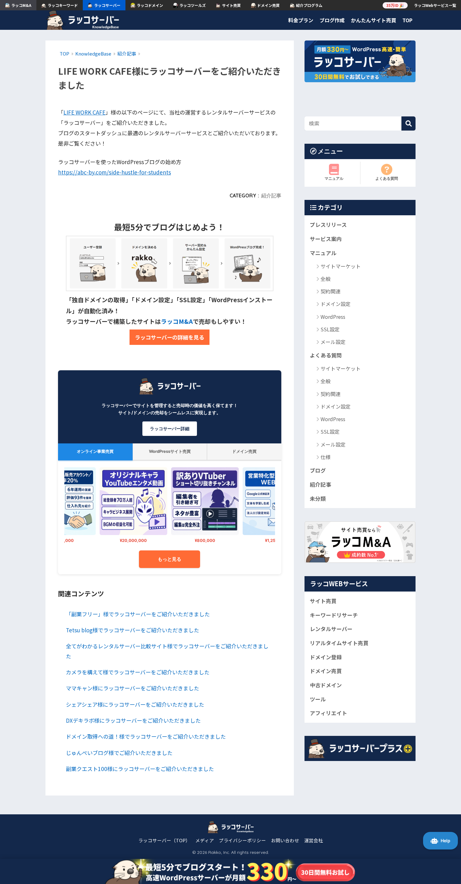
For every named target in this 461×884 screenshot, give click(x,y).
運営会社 (313, 840)
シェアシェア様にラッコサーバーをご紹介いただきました (135, 704)
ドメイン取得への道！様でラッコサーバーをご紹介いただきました (146, 736)
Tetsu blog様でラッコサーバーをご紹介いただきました (132, 630)
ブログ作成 (332, 20)
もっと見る (169, 559)
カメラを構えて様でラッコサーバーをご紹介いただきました (137, 672)
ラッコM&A (177, 321)
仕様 (326, 457)
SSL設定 (330, 329)
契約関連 (331, 291)
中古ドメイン (326, 685)
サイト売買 (323, 601)
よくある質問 (386, 178)
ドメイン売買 (326, 671)
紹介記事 (271, 195)
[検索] (408, 123)
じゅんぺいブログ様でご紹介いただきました (119, 753)
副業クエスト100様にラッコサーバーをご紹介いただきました (140, 769)
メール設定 (333, 342)
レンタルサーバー (331, 629)
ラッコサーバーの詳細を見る (169, 337)
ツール (318, 699)
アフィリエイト (328, 713)
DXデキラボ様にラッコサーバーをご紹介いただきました (133, 720)
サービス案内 (326, 239)
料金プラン (300, 20)
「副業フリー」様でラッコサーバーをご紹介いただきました (138, 614)
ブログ (318, 470)
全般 (326, 278)
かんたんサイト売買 (373, 20)
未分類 (318, 498)
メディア (204, 840)
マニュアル (334, 178)
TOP (407, 20)
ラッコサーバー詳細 (169, 428)
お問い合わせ (285, 840)
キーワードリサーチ (334, 615)
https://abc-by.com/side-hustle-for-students (114, 172)
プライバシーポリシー (242, 840)
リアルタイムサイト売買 (339, 643)
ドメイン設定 (336, 304)
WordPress (333, 316)
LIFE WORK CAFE (84, 112)
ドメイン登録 (326, 657)
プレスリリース (328, 224)
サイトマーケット (341, 266)
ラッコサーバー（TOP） (164, 840)
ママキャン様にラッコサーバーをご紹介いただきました (132, 688)
